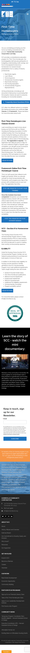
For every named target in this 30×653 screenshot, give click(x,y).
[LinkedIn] (17, 1)
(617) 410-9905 (8, 508)
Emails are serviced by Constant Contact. (11, 434)
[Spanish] (9, 4)
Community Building (8, 584)
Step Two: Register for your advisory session (15, 219)
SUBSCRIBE (15, 439)
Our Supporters (6, 548)
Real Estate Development (9, 578)
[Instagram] (15, 1)
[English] (2, 4)
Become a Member (7, 561)
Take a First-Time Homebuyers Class (12, 597)
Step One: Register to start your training (15, 189)
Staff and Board (6, 533)
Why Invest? (5, 541)
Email (5, 418)
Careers (4, 564)
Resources (5, 544)
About (3, 526)
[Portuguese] (7, 4)
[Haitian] (5, 4)
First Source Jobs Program (9, 606)
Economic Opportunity (8, 581)
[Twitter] (12, 1)
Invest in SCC (5, 558)
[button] (27, 14)
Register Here (7, 160)
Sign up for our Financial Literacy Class (13, 594)
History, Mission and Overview (10, 529)
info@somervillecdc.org (11, 511)
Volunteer (4, 568)
